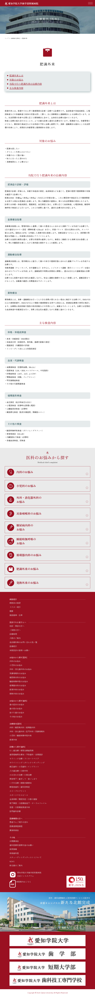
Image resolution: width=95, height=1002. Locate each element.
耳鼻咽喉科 (39, 731)
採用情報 (13, 849)
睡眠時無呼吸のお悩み (19, 681)
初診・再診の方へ (17, 626)
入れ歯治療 (14, 770)
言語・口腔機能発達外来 (20, 807)
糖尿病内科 (19, 727)
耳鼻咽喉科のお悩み (18, 673)
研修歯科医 (14, 853)
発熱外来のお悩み (17, 693)
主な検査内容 (16, 88)
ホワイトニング (16, 762)
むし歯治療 (14, 750)
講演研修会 (14, 830)
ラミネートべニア (31, 758)
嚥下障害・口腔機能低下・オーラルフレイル (28, 803)
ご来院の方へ (15, 630)
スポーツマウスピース (19, 795)
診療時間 (13, 634)
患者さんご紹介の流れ (19, 822)
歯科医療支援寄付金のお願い (22, 845)
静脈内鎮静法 (26, 782)
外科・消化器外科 (17, 731)
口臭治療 (28, 774)
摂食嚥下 (13, 778)
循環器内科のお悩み (18, 685)
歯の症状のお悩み (17, 704)
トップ (7, 38)
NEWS (12, 861)
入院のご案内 (15, 638)
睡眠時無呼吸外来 (24, 735)
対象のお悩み (16, 79)
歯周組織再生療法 (17, 754)
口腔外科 (24, 770)
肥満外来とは (16, 75)
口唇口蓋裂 (32, 799)
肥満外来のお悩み (17, 689)
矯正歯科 (13, 766)
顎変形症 (22, 799)
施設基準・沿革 (16, 615)
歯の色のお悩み (16, 708)
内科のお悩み (15, 661)
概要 (11, 611)
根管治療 (24, 750)
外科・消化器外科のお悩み (21, 669)
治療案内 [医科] (15, 38)
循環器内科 (30, 727)
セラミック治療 (16, 758)
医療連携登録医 (16, 826)
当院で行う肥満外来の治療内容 (25, 83)
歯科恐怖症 (25, 786)
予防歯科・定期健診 (34, 754)
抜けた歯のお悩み (17, 712)
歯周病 (30, 750)
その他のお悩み (16, 716)
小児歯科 (22, 766)
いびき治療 (14, 782)
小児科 (12, 735)
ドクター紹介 (15, 607)
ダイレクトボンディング (34, 762)
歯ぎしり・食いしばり (28, 778)
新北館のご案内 (16, 865)
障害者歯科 (14, 786)
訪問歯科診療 (15, 811)
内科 (11, 727)
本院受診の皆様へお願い (20, 650)
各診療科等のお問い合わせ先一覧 (23, 642)
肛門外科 (29, 731)
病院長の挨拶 (15, 602)
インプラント (33, 766)
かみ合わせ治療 (16, 774)
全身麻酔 (13, 799)
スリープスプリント (18, 791)
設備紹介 (13, 646)
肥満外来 (13, 739)
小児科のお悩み (16, 665)
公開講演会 (14, 841)
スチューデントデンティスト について (25, 857)
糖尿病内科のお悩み (18, 677)
